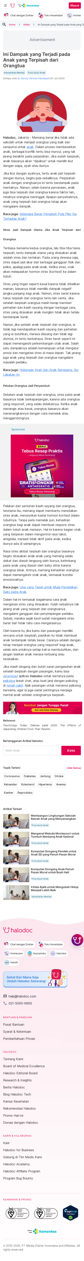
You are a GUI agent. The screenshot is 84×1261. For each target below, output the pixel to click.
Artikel (26, 24)
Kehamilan (10, 784)
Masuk (74, 5)
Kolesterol (27, 784)
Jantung (45, 776)
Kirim (71, 750)
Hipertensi (45, 784)
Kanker (8, 792)
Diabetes (30, 776)
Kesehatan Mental (14, 72)
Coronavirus (12, 776)
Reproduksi (25, 792)
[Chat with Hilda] (77, 940)
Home (12, 24)
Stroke (59, 776)
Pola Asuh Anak (36, 72)
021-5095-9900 (17, 1003)
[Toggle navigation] (5, 5)
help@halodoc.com (19, 996)
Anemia (61, 784)
